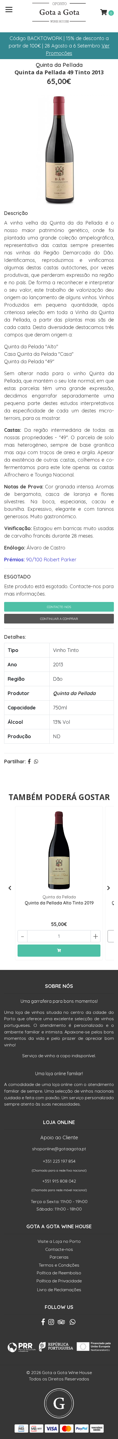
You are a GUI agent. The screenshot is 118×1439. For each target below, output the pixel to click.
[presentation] (9, 888)
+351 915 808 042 (59, 1181)
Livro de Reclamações (59, 1289)
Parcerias (59, 1257)
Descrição (16, 213)
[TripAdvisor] (61, 1323)
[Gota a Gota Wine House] (59, 12)
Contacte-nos (59, 607)
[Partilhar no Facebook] (29, 761)
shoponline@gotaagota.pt (59, 1148)
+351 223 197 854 (59, 1161)
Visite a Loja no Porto (59, 1241)
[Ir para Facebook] (43, 1323)
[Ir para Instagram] (51, 1323)
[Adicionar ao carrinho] (59, 951)
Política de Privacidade (59, 1280)
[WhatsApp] (73, 1323)
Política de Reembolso (59, 1272)
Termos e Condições (59, 1265)
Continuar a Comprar (59, 619)
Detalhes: (15, 637)
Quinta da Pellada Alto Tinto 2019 (59, 903)
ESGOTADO (17, 577)
